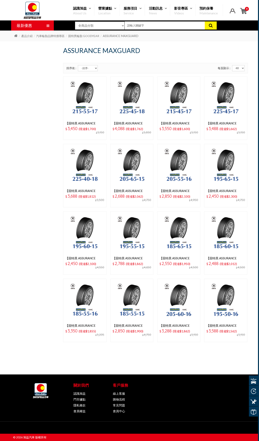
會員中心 (119, 411)
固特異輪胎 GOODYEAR (83, 36)
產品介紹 (27, 36)
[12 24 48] (238, 68)
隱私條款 (79, 405)
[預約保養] (253, 401)
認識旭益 (79, 393)
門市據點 (79, 399)
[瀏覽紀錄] (253, 391)
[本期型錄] (253, 411)
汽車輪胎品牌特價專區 (50, 36)
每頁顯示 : (224, 68)
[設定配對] (253, 380)
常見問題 (119, 405)
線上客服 (119, 393)
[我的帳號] (232, 13)
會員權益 (79, 411)
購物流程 (119, 399)
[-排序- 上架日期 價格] (88, 68)
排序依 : (71, 68)
